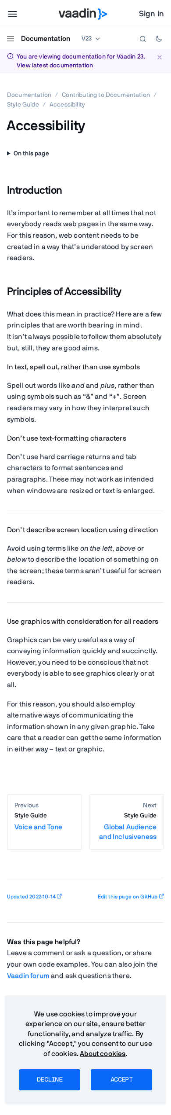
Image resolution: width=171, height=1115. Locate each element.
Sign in (151, 14)
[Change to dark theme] (158, 38)
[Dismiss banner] (159, 57)
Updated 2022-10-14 (31, 896)
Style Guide (23, 105)
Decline (49, 1080)
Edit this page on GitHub (128, 896)
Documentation (45, 38)
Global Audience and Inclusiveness (128, 826)
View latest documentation (55, 66)
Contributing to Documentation (106, 95)
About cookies (102, 1053)
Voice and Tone (38, 822)
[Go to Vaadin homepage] (83, 14)
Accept (121, 1080)
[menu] (12, 14)
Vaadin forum (28, 975)
